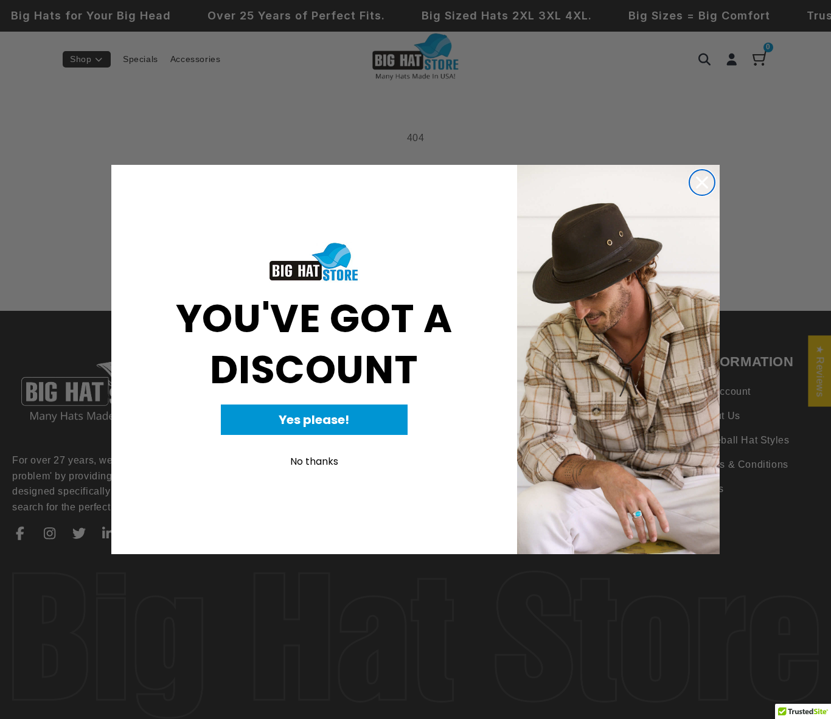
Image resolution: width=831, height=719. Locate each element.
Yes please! (314, 419)
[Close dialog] (702, 182)
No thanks (314, 461)
